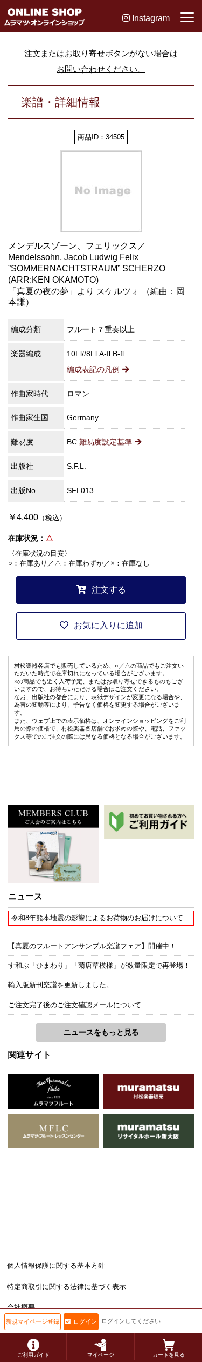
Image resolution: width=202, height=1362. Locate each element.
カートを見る (168, 1355)
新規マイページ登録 (32, 1321)
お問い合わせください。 (101, 69)
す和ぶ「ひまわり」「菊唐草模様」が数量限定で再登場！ (99, 965)
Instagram (150, 18)
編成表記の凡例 (93, 369)
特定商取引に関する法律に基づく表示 (66, 1287)
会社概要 (21, 1307)
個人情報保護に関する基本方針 (56, 1265)
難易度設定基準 (105, 441)
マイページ (100, 1355)
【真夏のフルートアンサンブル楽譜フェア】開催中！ (92, 946)
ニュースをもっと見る (101, 1032)
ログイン (85, 1321)
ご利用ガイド (33, 1355)
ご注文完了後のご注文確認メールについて (74, 1005)
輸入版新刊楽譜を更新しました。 (60, 985)
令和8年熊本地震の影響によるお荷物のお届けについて (97, 918)
